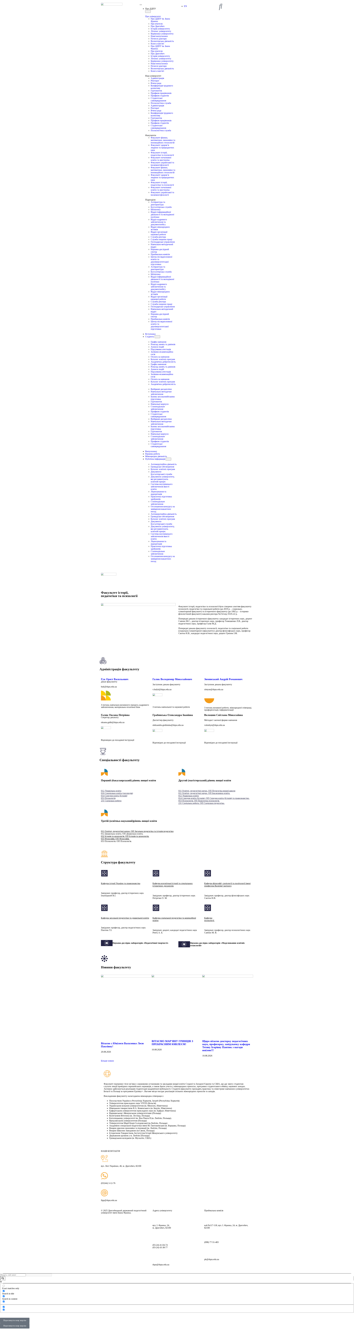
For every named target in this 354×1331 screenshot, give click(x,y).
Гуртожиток (156, 90)
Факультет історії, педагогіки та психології (162, 153)
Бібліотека (155, 209)
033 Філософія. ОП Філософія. (115, 839)
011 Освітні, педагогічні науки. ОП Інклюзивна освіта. (204, 793)
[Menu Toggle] (141, 4)
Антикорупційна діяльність (164, 464)
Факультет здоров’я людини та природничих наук (162, 147)
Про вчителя (156, 24)
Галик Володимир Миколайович (172, 679)
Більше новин (107, 1061)
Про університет (153, 16)
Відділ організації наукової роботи (159, 233)
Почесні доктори (159, 38)
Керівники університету (162, 33)
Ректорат (155, 80)
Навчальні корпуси (160, 404)
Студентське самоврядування (158, 99)
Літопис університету (161, 31)
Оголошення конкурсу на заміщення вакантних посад (163, 509)
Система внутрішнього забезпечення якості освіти (161, 486)
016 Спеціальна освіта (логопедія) (117, 793)
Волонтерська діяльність (162, 41)
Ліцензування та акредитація (158, 492)
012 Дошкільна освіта (111, 791)
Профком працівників (161, 93)
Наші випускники (159, 36)
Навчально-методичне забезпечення (161, 392)
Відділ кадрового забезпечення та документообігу (159, 222)
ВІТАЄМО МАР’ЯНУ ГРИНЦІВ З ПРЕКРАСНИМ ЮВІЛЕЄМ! (172, 1043)
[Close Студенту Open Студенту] (157, 336)
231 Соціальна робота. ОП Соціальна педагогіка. (201, 803)
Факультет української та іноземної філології (162, 163)
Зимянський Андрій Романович (223, 679)
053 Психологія (108, 798)
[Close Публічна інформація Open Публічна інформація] (168, 459)
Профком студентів (160, 95)
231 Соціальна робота (111, 801)
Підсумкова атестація (161, 349)
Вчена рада (156, 83)
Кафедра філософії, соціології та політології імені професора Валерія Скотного (227, 884)
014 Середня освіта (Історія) (114, 796)
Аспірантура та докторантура (158, 203)
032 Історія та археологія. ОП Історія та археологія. (125, 836)
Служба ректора (158, 237)
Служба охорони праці (161, 239)
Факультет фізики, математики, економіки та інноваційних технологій (163, 140)
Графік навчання (158, 342)
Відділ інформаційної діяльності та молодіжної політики (162, 214)
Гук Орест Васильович (114, 679)
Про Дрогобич (157, 26)
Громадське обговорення (162, 467)
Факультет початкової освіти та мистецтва (161, 158)
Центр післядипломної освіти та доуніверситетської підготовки (161, 260)
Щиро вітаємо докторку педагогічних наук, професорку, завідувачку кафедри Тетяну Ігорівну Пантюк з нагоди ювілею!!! (226, 1046)
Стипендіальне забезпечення (158, 407)
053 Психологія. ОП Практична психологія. (199, 801)
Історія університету (160, 29)
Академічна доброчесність (163, 362)
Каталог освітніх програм (163, 359)
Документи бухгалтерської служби (161, 472)
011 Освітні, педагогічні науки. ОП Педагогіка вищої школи (206, 791)
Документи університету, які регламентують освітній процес (163, 479)
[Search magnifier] (2, 1278)
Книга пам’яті (157, 43)
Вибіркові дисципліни (161, 389)
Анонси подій (157, 347)
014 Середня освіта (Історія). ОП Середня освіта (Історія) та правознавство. (213, 798)
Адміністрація (157, 78)
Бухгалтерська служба (161, 207)
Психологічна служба (161, 103)
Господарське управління (163, 242)
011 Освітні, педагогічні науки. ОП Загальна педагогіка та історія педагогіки (137, 831)
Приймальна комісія (160, 254)
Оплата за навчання (160, 357)
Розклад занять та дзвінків (163, 344)
